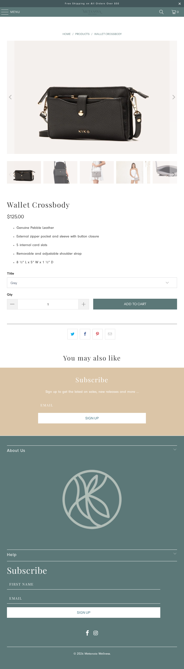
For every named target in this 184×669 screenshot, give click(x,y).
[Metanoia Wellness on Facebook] (87, 634)
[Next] (173, 97)
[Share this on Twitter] (72, 334)
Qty (9, 294)
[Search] (161, 12)
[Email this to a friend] (110, 334)
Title (10, 273)
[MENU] (2, 12)
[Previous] (10, 97)
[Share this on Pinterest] (97, 334)
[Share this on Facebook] (85, 334)
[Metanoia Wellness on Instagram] (96, 634)
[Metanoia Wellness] (92, 12)
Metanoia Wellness (97, 654)
